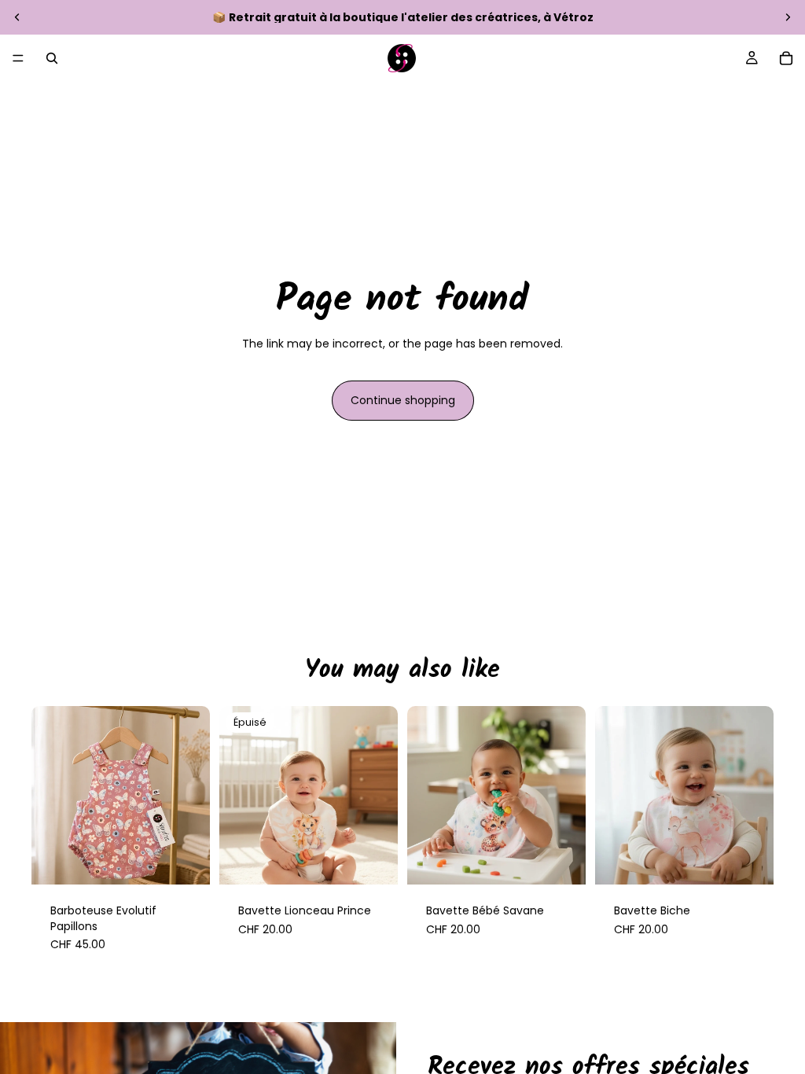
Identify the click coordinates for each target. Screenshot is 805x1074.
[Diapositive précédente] (17, 17)
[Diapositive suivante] (787, 17)
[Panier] (786, 58)
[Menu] (18, 58)
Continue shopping (403, 400)
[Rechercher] (52, 58)
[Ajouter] (561, 860)
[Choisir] (185, 860)
